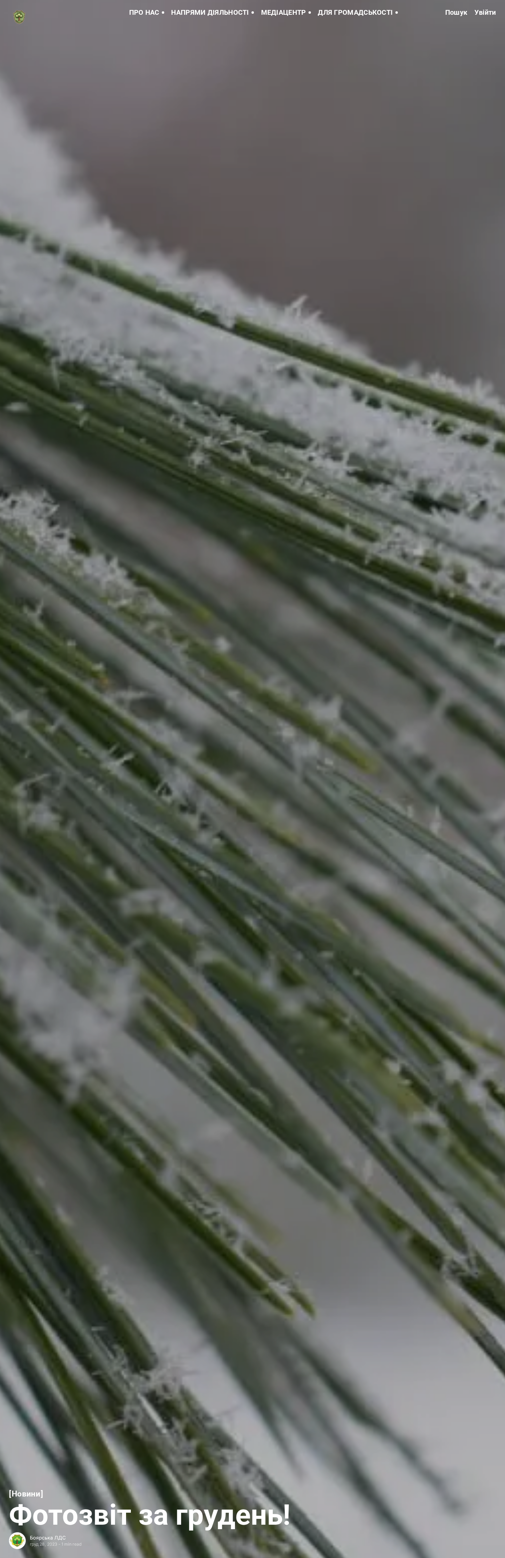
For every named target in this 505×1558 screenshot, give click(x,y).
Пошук (456, 12)
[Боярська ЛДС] (17, 1540)
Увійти (485, 12)
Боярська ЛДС (48, 1537)
